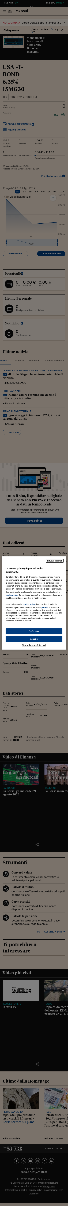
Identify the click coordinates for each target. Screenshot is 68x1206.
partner (44, 608)
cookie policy (12, 595)
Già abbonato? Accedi (34, 645)
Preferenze (34, 631)
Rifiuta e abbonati (54, 561)
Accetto (34, 639)
